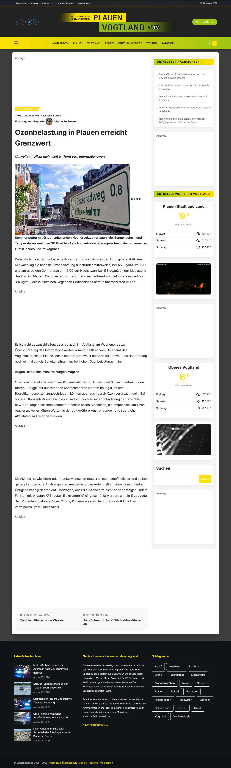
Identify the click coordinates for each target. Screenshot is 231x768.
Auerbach (175, 666)
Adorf (158, 666)
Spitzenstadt (162, 708)
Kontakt (34, 3)
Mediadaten (84, 3)
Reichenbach (163, 699)
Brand (158, 674)
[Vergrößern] (207, 267)
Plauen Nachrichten (27, 109)
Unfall (197, 708)
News (185, 683)
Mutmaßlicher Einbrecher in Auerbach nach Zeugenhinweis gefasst (183, 76)
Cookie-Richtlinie (66, 3)
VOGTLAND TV (204, 21)
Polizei (109, 43)
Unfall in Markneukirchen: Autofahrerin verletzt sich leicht (185, 109)
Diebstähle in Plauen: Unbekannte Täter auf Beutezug (183, 98)
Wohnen (151, 43)
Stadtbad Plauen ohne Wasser (42, 620)
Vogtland (93, 43)
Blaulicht (194, 666)
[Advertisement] (81, 82)
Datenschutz (48, 3)
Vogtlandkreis (181, 716)
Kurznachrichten (130, 43)
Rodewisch (185, 699)
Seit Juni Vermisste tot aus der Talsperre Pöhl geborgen (184, 87)
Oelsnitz (202, 683)
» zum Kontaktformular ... (95, 724)
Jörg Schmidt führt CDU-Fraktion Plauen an (112, 622)
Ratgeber (168, 43)
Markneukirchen (165, 683)
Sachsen (205, 699)
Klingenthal (198, 674)
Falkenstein (177, 674)
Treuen (182, 708)
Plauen (77, 43)
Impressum (21, 3)
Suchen (163, 468)
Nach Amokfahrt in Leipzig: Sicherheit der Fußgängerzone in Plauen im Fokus (182, 120)
